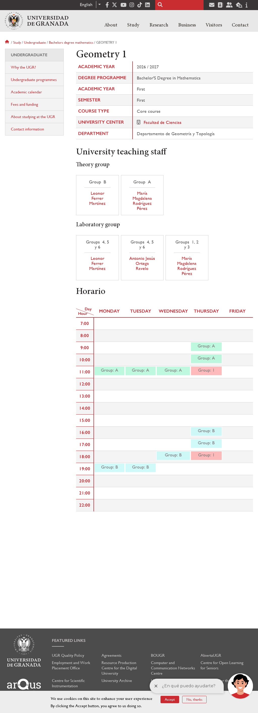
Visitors (214, 25)
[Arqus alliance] (24, 686)
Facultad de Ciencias (162, 122)
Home (7, 42)
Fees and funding (24, 104)
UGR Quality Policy (68, 655)
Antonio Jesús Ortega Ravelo (142, 263)
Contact (240, 25)
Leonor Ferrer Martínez (97, 198)
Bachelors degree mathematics (71, 42)
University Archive (117, 680)
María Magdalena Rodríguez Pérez (142, 201)
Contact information (27, 129)
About (110, 25)
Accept (170, 699)
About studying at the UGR (33, 116)
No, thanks (194, 699)
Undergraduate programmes (34, 79)
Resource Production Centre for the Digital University (119, 668)
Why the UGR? (23, 67)
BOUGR (158, 655)
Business (187, 25)
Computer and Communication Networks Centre (173, 668)
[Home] (37, 21)
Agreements (111, 655)
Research (158, 25)
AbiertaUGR (211, 655)
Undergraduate (35, 42)
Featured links (69, 640)
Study (133, 25)
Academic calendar (26, 92)
